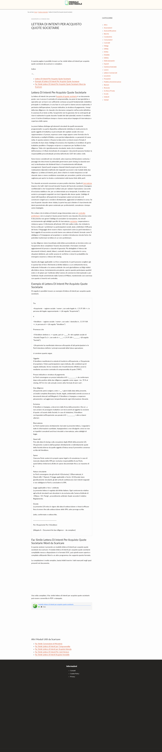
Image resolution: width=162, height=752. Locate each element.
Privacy (72, 676)
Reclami (106, 85)
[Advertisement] (61, 46)
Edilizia (106, 58)
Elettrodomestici (109, 61)
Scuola (106, 94)
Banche (106, 34)
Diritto (106, 52)
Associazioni (108, 28)
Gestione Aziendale (110, 67)
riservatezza (87, 183)
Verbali (106, 100)
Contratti (107, 43)
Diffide (106, 49)
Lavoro (106, 70)
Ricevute (107, 88)
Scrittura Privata (109, 91)
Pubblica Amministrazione (112, 82)
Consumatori (108, 40)
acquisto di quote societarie (66, 96)
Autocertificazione (110, 31)
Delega (106, 46)
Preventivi (107, 79)
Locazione (107, 76)
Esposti (106, 64)
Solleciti (106, 97)
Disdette (107, 55)
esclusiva (73, 221)
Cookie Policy (74, 673)
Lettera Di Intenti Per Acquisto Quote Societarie (53, 79)
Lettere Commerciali (110, 73)
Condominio (108, 37)
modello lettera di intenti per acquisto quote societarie (55, 604)
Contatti (73, 670)
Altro (105, 25)
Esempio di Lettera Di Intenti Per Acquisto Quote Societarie (57, 81)
